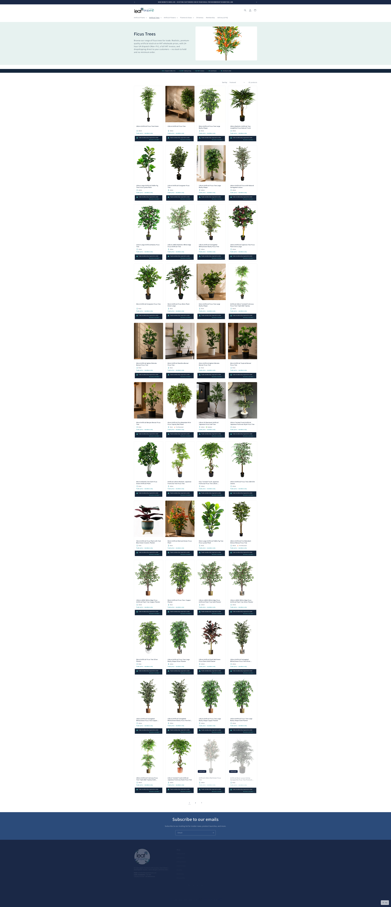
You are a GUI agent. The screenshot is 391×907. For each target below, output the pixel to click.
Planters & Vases (181, 863)
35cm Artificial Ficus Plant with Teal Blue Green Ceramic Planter (148, 542)
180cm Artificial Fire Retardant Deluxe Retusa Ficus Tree (240, 542)
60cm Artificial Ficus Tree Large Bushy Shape (209, 305)
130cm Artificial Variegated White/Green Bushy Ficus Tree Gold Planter (179, 720)
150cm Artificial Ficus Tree (177, 126)
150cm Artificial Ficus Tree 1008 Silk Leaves (242, 483)
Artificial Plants (181, 851)
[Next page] (201, 802)
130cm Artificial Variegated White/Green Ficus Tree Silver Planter (240, 661)
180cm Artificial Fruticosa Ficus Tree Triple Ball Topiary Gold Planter (147, 780)
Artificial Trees (181, 855)
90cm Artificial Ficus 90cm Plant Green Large (178, 305)
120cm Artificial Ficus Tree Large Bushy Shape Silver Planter (179, 660)
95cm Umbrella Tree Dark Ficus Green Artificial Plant (146, 483)
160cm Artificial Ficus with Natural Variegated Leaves (242, 186)
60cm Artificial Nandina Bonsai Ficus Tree (178, 364)
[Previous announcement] (134, 2)
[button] (140, 17)
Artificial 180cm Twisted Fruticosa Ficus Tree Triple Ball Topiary (242, 305)
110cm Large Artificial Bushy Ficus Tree (147, 246)
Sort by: (224, 82)
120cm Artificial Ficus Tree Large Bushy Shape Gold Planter (241, 719)
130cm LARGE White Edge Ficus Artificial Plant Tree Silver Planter (241, 601)
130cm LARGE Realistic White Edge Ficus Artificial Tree (179, 246)
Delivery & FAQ (181, 875)
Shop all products (209, 859)
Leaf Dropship (143, 901)
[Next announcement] (256, 2)
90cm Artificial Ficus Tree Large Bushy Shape (209, 127)
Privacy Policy (236, 859)
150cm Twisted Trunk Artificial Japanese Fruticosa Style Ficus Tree (242, 423)
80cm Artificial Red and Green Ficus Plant (180, 542)
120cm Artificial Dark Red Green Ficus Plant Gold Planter (209, 660)
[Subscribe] (213, 832)
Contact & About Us (237, 851)
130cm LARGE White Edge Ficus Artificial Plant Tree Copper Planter (148, 601)
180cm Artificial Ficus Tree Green (147, 126)
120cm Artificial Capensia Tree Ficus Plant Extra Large (242, 246)
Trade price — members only (207, 785)
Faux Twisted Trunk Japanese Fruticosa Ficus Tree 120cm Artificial (209, 483)
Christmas (179, 867)
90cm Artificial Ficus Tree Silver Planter (147, 660)
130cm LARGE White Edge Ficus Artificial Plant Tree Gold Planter (210, 601)
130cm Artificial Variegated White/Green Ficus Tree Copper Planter (146, 720)
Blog (205, 851)
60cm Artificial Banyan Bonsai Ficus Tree (148, 423)
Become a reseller (209, 855)
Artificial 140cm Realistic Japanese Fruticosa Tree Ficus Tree (179, 483)
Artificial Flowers (181, 859)
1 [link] (189, 802)
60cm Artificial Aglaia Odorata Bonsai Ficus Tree (146, 364)
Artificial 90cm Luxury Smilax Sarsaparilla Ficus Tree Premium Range (241, 780)
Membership (180, 871)
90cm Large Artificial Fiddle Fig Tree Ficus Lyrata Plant (211, 542)
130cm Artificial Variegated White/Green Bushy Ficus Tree (209, 246)
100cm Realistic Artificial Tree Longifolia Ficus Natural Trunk (240, 127)
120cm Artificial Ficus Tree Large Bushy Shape (210, 186)
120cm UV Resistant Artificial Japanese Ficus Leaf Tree (209, 423)
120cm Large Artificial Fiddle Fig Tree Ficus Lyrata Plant (147, 186)
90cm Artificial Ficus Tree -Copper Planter (179, 601)
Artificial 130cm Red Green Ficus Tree (210, 779)
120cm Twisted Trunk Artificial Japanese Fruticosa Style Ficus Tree (180, 779)
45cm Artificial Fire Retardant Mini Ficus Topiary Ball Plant (179, 423)
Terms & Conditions (237, 863)
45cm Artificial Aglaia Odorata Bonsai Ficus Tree (209, 364)
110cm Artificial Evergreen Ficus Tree (178, 186)
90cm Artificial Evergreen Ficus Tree (148, 304)
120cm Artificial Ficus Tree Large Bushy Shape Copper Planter (210, 719)
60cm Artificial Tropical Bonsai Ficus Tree (240, 364)
